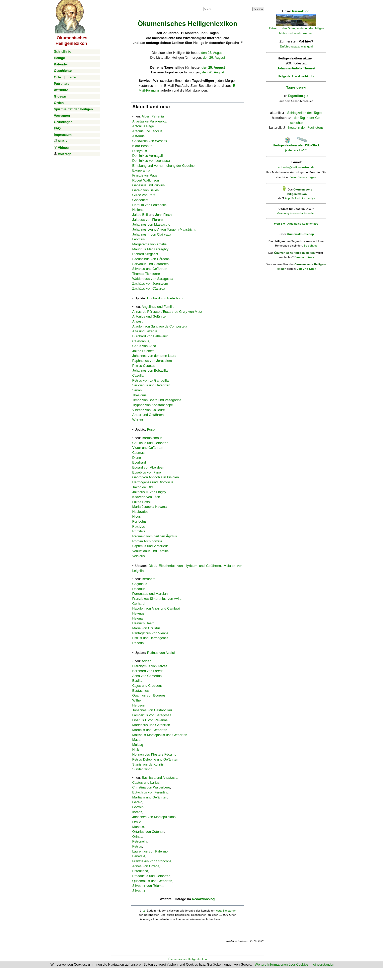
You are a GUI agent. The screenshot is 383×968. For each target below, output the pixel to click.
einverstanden (323, 964)
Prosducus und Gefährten (151, 876)
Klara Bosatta (142, 146)
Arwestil (138, 321)
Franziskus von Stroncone (151, 861)
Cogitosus (139, 584)
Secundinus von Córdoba (151, 259)
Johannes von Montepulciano (154, 817)
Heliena (137, 210)
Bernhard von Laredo (147, 671)
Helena (137, 618)
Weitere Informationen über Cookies (281, 964)
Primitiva (138, 531)
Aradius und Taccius (147, 131)
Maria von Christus (146, 628)
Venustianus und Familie (150, 551)
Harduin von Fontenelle (149, 205)
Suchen (258, 9)
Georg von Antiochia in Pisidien (155, 477)
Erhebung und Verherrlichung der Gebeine (163, 166)
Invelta (137, 812)
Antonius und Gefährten (149, 316)
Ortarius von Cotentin (148, 832)
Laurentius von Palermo (150, 851)
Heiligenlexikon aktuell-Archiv (296, 76)
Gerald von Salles (145, 190)
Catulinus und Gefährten (150, 443)
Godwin (137, 807)
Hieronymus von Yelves (149, 666)
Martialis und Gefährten (149, 730)
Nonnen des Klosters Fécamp (154, 754)
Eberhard (139, 462)
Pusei (151, 429)
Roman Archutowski (147, 541)
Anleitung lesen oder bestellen (296, 213)
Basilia (137, 681)
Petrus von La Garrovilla (150, 380)
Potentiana (140, 871)
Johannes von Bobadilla (150, 370)
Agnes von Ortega (145, 866)
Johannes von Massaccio (151, 224)
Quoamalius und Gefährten (152, 881)
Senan (137, 390)
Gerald (137, 802)
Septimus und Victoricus (150, 546)
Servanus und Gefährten (150, 264)
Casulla (137, 375)
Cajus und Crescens (147, 686)
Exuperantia (141, 170)
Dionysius (139, 151)
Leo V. (136, 822)
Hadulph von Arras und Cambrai (156, 608)
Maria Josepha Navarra (149, 507)
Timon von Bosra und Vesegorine (156, 400)
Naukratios (140, 512)
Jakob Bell (140, 215)
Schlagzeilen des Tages (304, 113)
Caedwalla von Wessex (149, 141)
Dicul (152, 566)
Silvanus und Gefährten (149, 269)
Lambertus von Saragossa (151, 715)
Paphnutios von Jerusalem (152, 361)
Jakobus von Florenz (147, 220)
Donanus (138, 589)
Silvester (138, 891)
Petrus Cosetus (143, 366)
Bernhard (148, 579)
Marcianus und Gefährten (151, 725)
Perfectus (139, 521)
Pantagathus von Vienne (150, 633)
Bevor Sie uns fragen (302, 177)
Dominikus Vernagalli (148, 156)
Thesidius (139, 395)
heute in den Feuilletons (306, 127)
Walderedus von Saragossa (152, 279)
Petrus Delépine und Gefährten (155, 759)
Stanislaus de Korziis (148, 764)
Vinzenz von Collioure (148, 410)
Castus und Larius (145, 782)
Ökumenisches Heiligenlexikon (187, 959)
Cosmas (138, 453)
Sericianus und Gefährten (151, 385)
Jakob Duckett (143, 351)
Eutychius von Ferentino (150, 792)
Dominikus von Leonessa (151, 161)
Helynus (138, 613)
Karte (72, 77)
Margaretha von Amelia (149, 244)
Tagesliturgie (298, 96)
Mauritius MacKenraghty (150, 249)
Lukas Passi (141, 502)
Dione (136, 458)
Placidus (138, 526)
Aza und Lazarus (144, 331)
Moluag (137, 745)
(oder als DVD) (296, 147)
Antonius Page (143, 126)
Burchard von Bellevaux (150, 336)
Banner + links (304, 257)
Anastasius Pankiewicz (149, 121)
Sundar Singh (142, 769)
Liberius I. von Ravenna (150, 720)
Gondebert (140, 200)
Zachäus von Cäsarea (148, 288)
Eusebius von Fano (146, 472)
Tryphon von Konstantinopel (153, 405)
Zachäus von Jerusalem (150, 283)
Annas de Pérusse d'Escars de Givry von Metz (167, 312)
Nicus (136, 516)
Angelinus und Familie (158, 307)
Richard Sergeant (145, 254)
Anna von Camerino (147, 676)
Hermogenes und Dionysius (152, 482)
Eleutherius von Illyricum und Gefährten (190, 566)
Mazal (136, 740)
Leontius (138, 239)
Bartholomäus (152, 438)
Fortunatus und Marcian (150, 594)
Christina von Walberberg (151, 787)
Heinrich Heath (143, 623)
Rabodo (138, 643)
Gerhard (138, 604)
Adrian (146, 661)
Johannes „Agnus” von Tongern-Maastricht (163, 229)
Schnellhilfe (62, 51)
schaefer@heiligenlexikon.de (296, 167)
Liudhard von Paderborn (165, 298)
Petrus (137, 846)
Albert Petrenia (153, 116)
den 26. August (214, 57)
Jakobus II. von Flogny (149, 492)
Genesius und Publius (148, 185)
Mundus (138, 827)
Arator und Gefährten (148, 415)
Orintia (137, 837)
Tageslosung (296, 87)
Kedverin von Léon (146, 497)
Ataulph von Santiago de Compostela (159, 326)
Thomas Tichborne (146, 274)
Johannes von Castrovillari (152, 710)
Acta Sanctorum (226, 910)
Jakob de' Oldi (142, 487)
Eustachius (140, 691)
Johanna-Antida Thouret (296, 68)
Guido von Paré (143, 195)
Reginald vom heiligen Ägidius (154, 536)
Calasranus (140, 341)
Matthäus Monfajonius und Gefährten (159, 735)
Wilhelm (138, 700)
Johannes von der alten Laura (154, 356)
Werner (137, 420)
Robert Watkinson (145, 180)
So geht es (310, 245)
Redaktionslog (203, 899)
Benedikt (138, 856)
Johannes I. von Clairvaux (151, 234)
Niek (135, 750)
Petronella (139, 841)
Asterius (138, 136)
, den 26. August (212, 72)
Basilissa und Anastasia (159, 778)
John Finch (163, 215)
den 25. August (212, 53)
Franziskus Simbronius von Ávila (156, 599)
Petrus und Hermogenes (150, 638)
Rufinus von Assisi (161, 653)
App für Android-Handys (300, 198)
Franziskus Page (144, 175)
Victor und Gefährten (147, 448)
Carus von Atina (144, 346)
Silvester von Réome (147, 886)
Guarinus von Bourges (149, 695)
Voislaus (138, 556)
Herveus (138, 705)
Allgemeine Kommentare (302, 223)
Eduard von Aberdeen (148, 467)
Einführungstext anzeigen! (296, 46)
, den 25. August (212, 67)
